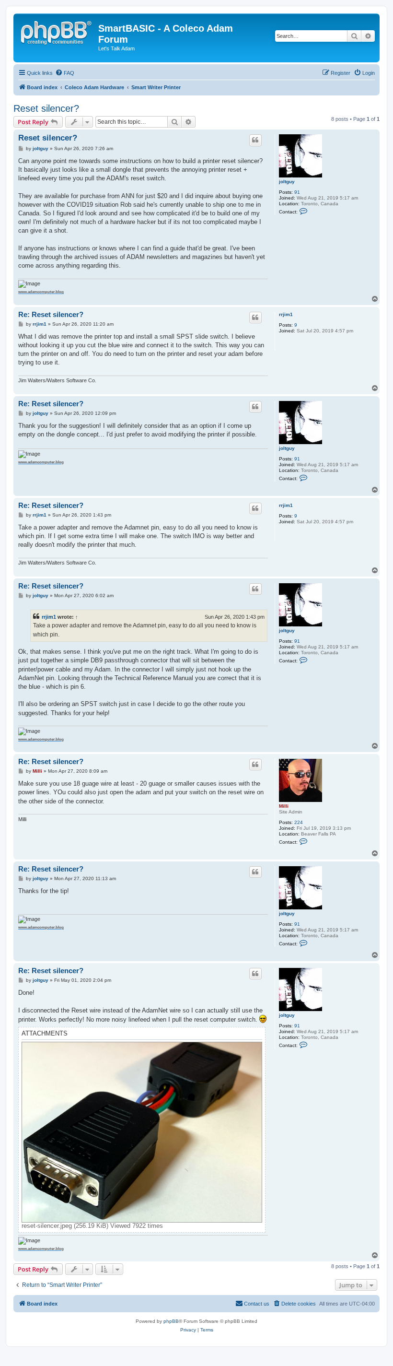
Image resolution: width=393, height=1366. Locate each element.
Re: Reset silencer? (50, 314)
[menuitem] (64, 73)
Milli (284, 806)
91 (297, 192)
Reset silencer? (46, 108)
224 (298, 822)
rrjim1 (286, 314)
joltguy (287, 181)
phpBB (171, 1321)
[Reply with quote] (255, 140)
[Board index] (57, 31)
